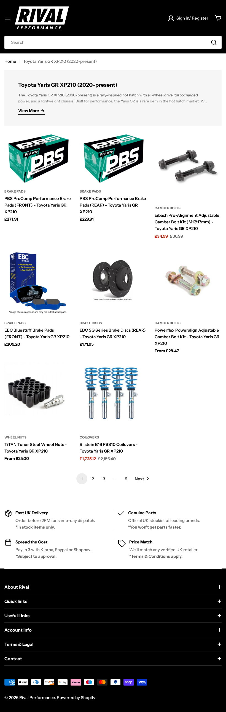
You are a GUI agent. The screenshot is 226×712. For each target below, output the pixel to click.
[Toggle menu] (7, 18)
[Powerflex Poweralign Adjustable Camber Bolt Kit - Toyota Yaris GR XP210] (188, 281)
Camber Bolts (168, 208)
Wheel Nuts (15, 437)
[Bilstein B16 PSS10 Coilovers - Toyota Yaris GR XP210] (113, 395)
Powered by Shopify (76, 697)
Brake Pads (15, 191)
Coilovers (89, 437)
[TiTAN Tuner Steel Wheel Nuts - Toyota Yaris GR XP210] (37, 395)
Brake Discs (91, 323)
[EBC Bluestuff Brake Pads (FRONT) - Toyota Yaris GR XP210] (37, 281)
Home (10, 61)
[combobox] (113, 42)
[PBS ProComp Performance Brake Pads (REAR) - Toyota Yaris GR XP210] (113, 158)
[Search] (214, 42)
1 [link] (82, 478)
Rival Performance (37, 697)
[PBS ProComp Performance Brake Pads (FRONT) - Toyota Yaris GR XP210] (37, 158)
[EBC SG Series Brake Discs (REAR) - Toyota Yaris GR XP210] (113, 281)
